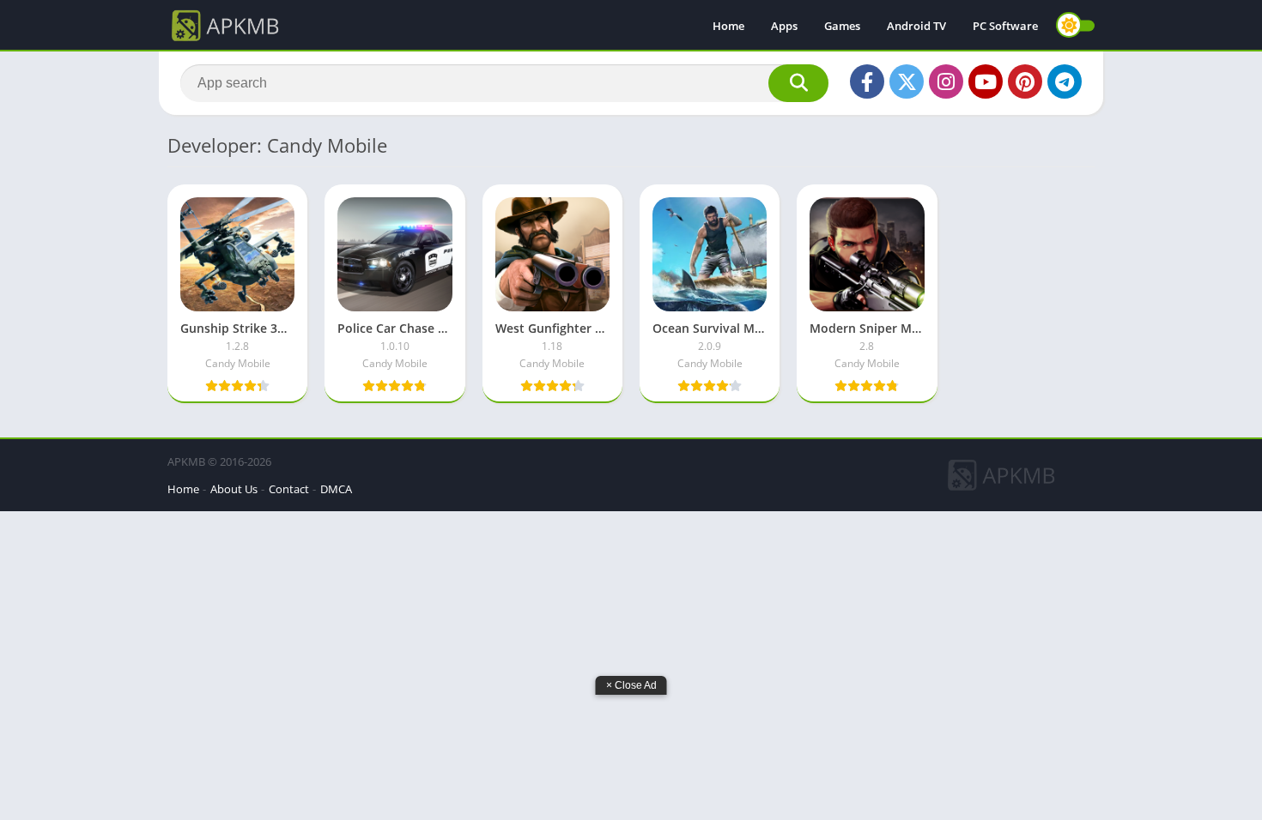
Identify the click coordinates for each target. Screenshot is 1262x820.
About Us (234, 489)
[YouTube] (985, 81)
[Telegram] (1064, 81)
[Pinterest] (1025, 81)
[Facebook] (867, 81)
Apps (784, 25)
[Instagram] (946, 81)
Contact (289, 489)
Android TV (916, 25)
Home (728, 25)
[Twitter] (906, 81)
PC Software (1005, 25)
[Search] (798, 83)
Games (842, 25)
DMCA (336, 489)
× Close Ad (631, 685)
